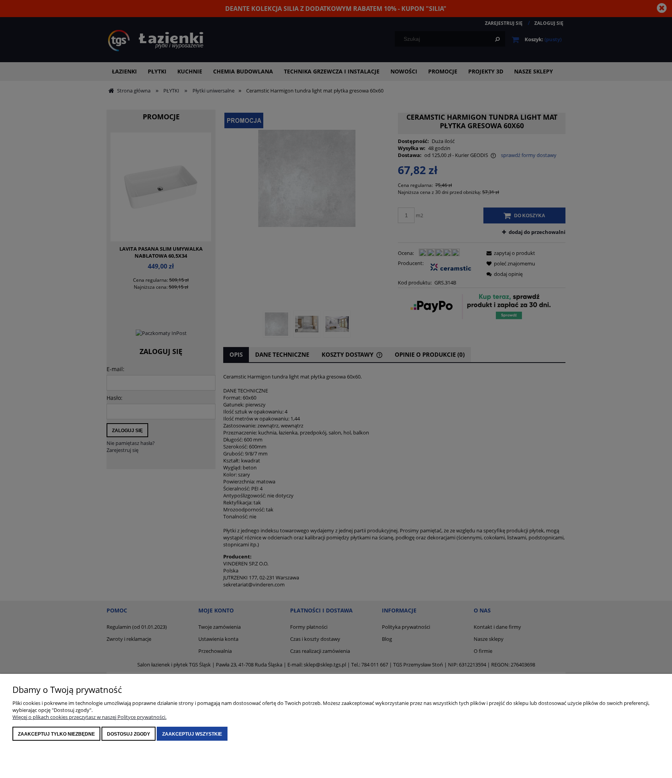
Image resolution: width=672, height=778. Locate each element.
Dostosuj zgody (128, 734)
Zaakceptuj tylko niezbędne (56, 734)
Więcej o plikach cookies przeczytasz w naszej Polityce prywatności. (89, 716)
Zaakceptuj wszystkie (192, 734)
